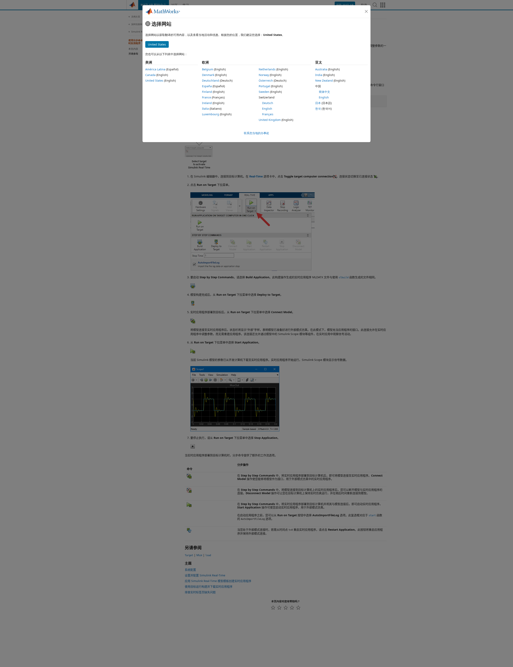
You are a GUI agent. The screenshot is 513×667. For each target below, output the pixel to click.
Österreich (266, 80)
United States (154, 80)
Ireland (207, 103)
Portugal (264, 86)
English (267, 108)
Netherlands (267, 69)
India (318, 75)
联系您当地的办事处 (256, 133)
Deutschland (210, 80)
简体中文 (324, 92)
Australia (321, 69)
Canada (150, 75)
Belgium (207, 69)
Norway (264, 75)
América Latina (155, 69)
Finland (207, 92)
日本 (318, 103)
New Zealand (324, 80)
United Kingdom (270, 120)
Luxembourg (210, 114)
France (206, 97)
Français (267, 114)
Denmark (208, 75)
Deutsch (267, 103)
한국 (318, 108)
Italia (205, 108)
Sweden (264, 92)
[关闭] (366, 11)
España (207, 86)
